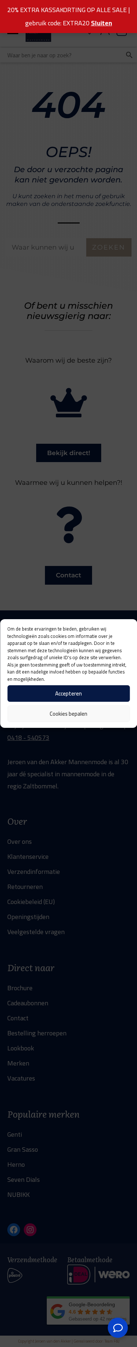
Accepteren (68, 693)
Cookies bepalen (68, 713)
